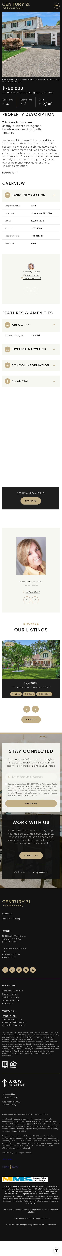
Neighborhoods (10, 997)
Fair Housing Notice (12, 1019)
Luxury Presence (10, 1097)
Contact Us (7, 1003)
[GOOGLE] (33, 970)
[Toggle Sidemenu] (57, 6)
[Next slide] (34, 290)
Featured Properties (12, 990)
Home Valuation (10, 1000)
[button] (31, 855)
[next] (35, 709)
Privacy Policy (31, 795)
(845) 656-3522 (32, 275)
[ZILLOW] (26, 970)
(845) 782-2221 (9, 957)
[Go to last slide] (27, 290)
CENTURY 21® (9, 1016)
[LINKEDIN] (19, 970)
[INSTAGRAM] (12, 970)
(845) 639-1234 (40, 872)
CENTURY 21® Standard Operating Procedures (14, 1023)
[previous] (26, 709)
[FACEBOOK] (5, 970)
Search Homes (9, 994)
